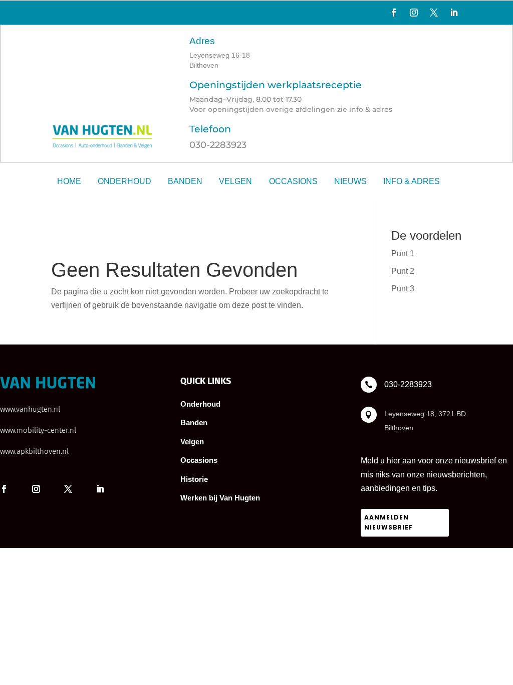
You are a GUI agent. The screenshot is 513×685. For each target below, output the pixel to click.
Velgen (235, 181)
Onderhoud (124, 181)
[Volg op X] (434, 13)
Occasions (293, 181)
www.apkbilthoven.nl (34, 451)
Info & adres (411, 181)
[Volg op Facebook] (394, 13)
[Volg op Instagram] (414, 13)
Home (69, 181)
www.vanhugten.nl (30, 409)
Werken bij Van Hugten (220, 497)
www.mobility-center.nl (38, 430)
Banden (185, 181)
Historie (194, 479)
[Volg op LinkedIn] (454, 13)
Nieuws (350, 181)
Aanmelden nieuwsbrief (388, 522)
